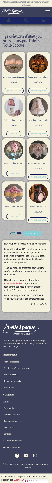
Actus (6, 402)
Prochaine (30, 233)
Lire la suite (13, 133)
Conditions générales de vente (17, 368)
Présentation (9, 408)
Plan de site (8, 387)
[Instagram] (35, 455)
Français (32, 480)
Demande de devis (12, 381)
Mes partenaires (10, 374)
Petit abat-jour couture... (14, 120)
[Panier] (43, 20)
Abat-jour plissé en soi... (38, 120)
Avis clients (8, 427)
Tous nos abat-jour (11, 414)
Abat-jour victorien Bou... (13, 206)
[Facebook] (17, 455)
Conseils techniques (12, 440)
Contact (7, 434)
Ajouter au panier (13, 90)
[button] (47, 12)
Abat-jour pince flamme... (13, 77)
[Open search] (26, 20)
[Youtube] (26, 455)
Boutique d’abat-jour (12, 421)
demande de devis (15, 283)
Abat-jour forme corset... (38, 206)
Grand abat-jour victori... (38, 77)
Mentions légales (11, 362)
